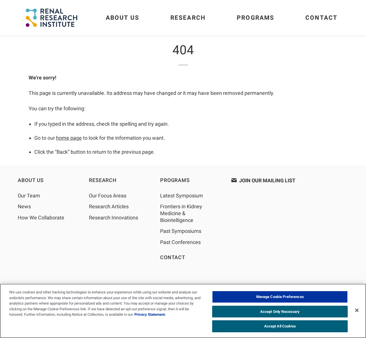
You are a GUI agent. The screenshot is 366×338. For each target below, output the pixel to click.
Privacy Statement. (150, 314)
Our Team (29, 196)
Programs (255, 17)
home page (69, 138)
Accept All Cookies (280, 326)
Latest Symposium (181, 196)
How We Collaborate (41, 218)
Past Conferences (180, 242)
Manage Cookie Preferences (280, 297)
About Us (122, 17)
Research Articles (109, 206)
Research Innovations (113, 218)
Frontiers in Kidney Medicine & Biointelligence (181, 213)
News (24, 206)
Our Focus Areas (107, 196)
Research (188, 17)
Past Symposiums (180, 231)
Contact (321, 17)
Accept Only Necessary (280, 311)
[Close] (357, 310)
